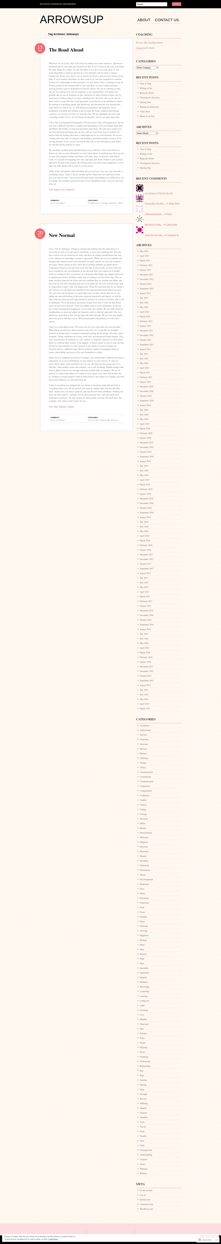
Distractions (145, 870)
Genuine (143, 916)
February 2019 (146, 489)
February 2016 (146, 657)
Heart (142, 944)
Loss (63, 189)
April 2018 (144, 535)
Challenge (144, 758)
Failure (57, 189)
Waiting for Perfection (149, 106)
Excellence (144, 898)
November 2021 (146, 335)
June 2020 (144, 414)
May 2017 (144, 587)
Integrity (143, 977)
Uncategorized (146, 1150)
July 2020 (144, 409)
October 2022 (145, 283)
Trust (142, 1140)
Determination (146, 832)
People (143, 1042)
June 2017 (144, 582)
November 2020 (146, 391)
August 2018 (145, 517)
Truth (142, 1145)
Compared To (173, 234)
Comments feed (146, 1204)
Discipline (144, 860)
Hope (142, 958)
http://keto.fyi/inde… (154, 224)
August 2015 (145, 685)
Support (143, 1108)
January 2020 (145, 437)
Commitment (145, 776)
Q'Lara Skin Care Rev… (155, 203)
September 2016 (147, 624)
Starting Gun (145, 102)
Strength (143, 1094)
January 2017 (145, 605)
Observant (144, 1024)
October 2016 (145, 619)
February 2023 (146, 265)
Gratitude (144, 926)
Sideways (70, 189)
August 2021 (145, 349)
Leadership (144, 991)
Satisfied (143, 1080)
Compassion (145, 786)
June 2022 (144, 302)
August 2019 (145, 461)
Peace (142, 1038)
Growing (143, 930)
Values (142, 1164)
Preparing (144, 1056)
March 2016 (145, 652)
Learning (143, 996)
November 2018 (146, 503)
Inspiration (144, 972)
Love (142, 1014)
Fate (56, 406)
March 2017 (145, 596)
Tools (142, 1122)
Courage (104, 203)
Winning (143, 1168)
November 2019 (146, 447)
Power (142, 1052)
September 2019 (147, 456)
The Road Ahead (66, 49)
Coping (143, 809)
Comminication (146, 772)
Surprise (143, 1112)
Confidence (144, 795)
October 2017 (145, 563)
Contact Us (167, 20)
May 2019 (144, 475)
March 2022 (145, 316)
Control (91, 420)
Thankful (144, 1117)
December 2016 (146, 610)
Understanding (146, 1154)
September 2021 (147, 344)
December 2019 (146, 442)
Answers (143, 734)
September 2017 (147, 568)
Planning (143, 1047)
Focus (97, 420)
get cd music (150, 193)
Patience (114, 420)
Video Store (145, 111)
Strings (71, 406)
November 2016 (146, 615)
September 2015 (147, 680)
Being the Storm (147, 92)
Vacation (143, 1159)
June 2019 (144, 470)
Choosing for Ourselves (150, 97)
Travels (143, 1126)
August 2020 (145, 405)
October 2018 (145, 507)
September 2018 (147, 512)
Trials (142, 1131)
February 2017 (146, 601)
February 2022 (146, 321)
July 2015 (144, 689)
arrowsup (72, 19)
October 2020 (145, 395)
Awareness (144, 739)
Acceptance (144, 725)
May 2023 (144, 251)
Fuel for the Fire (166, 193)
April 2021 (144, 367)
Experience (144, 902)
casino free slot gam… (154, 234)
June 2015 (144, 694)
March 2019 (145, 484)
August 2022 (145, 293)
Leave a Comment (57, 203)
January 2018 (145, 549)
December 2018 (146, 498)
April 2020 (144, 423)
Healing (143, 940)
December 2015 (146, 666)
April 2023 (144, 255)
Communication (146, 781)
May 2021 (144, 363)
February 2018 (146, 545)
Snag (142, 1089)
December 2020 (146, 386)
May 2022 (144, 307)
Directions (144, 851)
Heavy (169, 213)
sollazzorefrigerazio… (154, 213)
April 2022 (144, 311)
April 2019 (144, 479)
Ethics (142, 893)
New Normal (62, 235)
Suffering (144, 1103)
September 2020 (147, 400)
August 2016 (145, 629)
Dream (143, 874)
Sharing (143, 1084)
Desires (143, 828)
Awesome (144, 744)
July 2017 (144, 577)
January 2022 (145, 325)
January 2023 (145, 269)
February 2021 (146, 377)
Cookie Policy (53, 1239)
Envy (142, 888)
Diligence (144, 842)
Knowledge (105, 420)
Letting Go (144, 1000)
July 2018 (144, 521)
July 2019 (144, 465)
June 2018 (144, 526)
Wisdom (143, 1173)
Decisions (144, 818)
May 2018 (144, 531)
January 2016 (145, 661)
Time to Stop (145, 83)
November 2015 (146, 671)
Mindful (143, 1019)
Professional (145, 1061)
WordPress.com (146, 1208)
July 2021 (144, 353)
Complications (94, 203)
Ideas (142, 963)
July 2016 (144, 633)
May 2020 (144, 419)
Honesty (143, 954)
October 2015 (145, 675)
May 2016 (144, 643)
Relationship (145, 1066)
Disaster (143, 856)
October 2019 (145, 451)
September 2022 (147, 288)
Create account (146, 1190)
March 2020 (145, 428)
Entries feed (145, 1199)
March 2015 (145, 708)
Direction (144, 846)
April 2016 (144, 647)
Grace (142, 921)
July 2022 (144, 297)
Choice (143, 767)
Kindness (143, 982)
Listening (144, 1010)
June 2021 (144, 358)
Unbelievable (171, 224)
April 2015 (144, 703)
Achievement (145, 730)
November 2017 (146, 559)
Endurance (113, 203)
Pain (142, 1028)
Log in (143, 1194)
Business (143, 753)
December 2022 (146, 274)
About (143, 20)
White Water (174, 203)
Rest (141, 1070)
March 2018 (145, 540)
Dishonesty (144, 865)
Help (121, 203)
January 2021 (145, 381)
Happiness (144, 935)
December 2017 (146, 554)
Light (142, 1005)
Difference (144, 837)
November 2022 (146, 279)
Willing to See (146, 88)
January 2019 (145, 493)
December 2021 (146, 330)
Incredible (144, 968)
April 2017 (144, 591)
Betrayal (143, 748)
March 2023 (145, 260)
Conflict (143, 800)
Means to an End (147, 116)
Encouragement (146, 879)
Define (142, 823)
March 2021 (145, 372)
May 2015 (144, 699)
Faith (142, 907)
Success (143, 1098)
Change (143, 762)
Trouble (143, 1136)
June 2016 (144, 638)
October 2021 (145, 339)
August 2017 (145, 573)
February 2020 (146, 433)
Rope (142, 1075)
